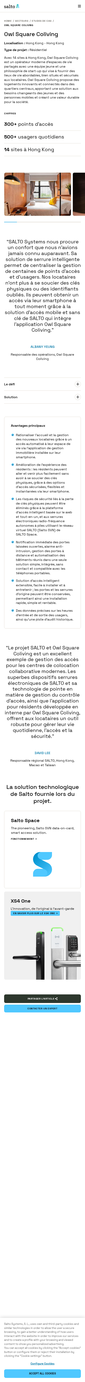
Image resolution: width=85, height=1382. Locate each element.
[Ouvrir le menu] (79, 6)
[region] (42, 1350)
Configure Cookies (42, 1363)
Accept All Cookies (42, 1373)
